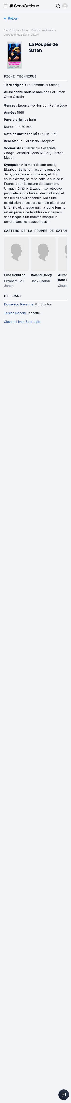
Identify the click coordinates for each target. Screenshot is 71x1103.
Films (25, 30)
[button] (65, 6)
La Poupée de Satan (15, 34)
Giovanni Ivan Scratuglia (22, 322)
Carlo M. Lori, (41, 153)
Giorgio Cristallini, (17, 153)
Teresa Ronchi (15, 313)
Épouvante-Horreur (42, 30)
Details (35, 34)
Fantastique (58, 105)
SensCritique (11, 30)
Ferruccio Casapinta (39, 141)
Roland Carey (41, 275)
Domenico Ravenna (18, 304)
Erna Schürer (14, 275)
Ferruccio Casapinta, (41, 148)
